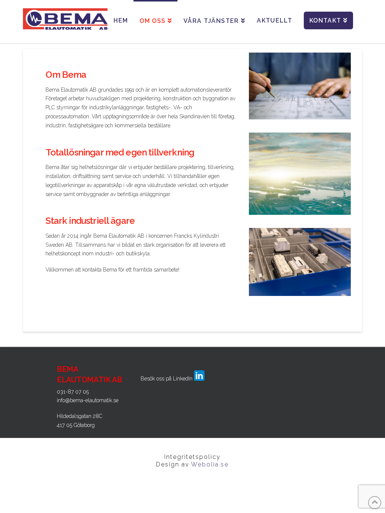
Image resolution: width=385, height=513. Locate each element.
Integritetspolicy (192, 456)
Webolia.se (210, 464)
